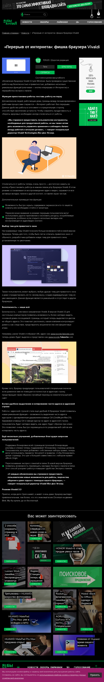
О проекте (96, 667)
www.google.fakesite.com (62, 334)
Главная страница (10, 33)
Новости (27, 22)
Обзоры (44, 22)
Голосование (94, 22)
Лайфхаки (62, 22)
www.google (54, 337)
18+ (77, 22)
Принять (95, 675)
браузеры (67, 67)
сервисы (45, 72)
